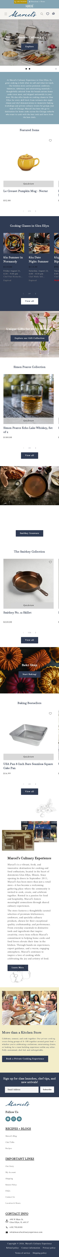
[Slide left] (23, 211)
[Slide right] (36, 211)
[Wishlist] (48, 14)
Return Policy (11, 1185)
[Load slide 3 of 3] (32, 68)
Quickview (28, 184)
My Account (10, 1172)
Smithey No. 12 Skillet (17, 612)
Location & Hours (13, 1203)
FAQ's (7, 1191)
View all (29, 301)
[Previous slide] (22, 69)
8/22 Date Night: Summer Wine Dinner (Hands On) (39, 263)
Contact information (30, 1248)
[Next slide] (37, 69)
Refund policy (12, 1248)
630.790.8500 (16, 1227)
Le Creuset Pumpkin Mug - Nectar (25, 191)
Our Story (9, 1166)
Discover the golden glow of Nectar (29, 47)
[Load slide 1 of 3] (26, 68)
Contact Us (10, 1197)
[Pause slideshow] (56, 69)
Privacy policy (49, 1248)
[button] (41, 14)
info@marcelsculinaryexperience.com (26, 1232)
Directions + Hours (38, 2)
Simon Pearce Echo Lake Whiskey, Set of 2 (28, 430)
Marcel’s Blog (11, 1136)
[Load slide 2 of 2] (31, 690)
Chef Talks (9, 1142)
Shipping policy (40, 1253)
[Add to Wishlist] (50, 140)
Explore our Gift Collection (29, 338)
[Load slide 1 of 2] (28, 690)
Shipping (9, 1178)
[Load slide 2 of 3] (29, 68)
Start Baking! (29, 674)
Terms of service (22, 1253)
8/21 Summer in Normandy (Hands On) (13, 261)
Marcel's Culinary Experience (38, 1244)
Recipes (8, 1148)
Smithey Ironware (29, 533)
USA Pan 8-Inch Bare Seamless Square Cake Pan (28, 766)
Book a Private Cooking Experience (25, 1059)
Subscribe (47, 1090)
